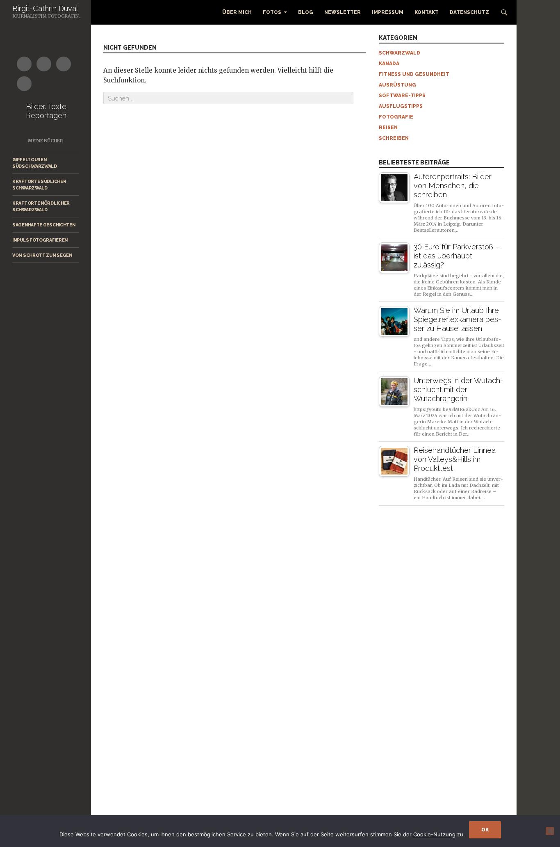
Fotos (272, 12)
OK (485, 830)
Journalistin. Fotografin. (46, 16)
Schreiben (394, 138)
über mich (237, 12)
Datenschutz (469, 12)
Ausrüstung (397, 85)
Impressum (387, 12)
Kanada (389, 63)
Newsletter (342, 12)
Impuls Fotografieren (40, 239)
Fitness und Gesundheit (414, 74)
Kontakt (426, 12)
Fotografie (396, 117)
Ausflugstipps (401, 106)
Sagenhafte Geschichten (43, 224)
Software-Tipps (402, 95)
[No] (550, 831)
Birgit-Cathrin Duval (45, 8)
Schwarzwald (399, 53)
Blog (305, 12)
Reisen (388, 127)
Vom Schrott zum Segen (42, 255)
